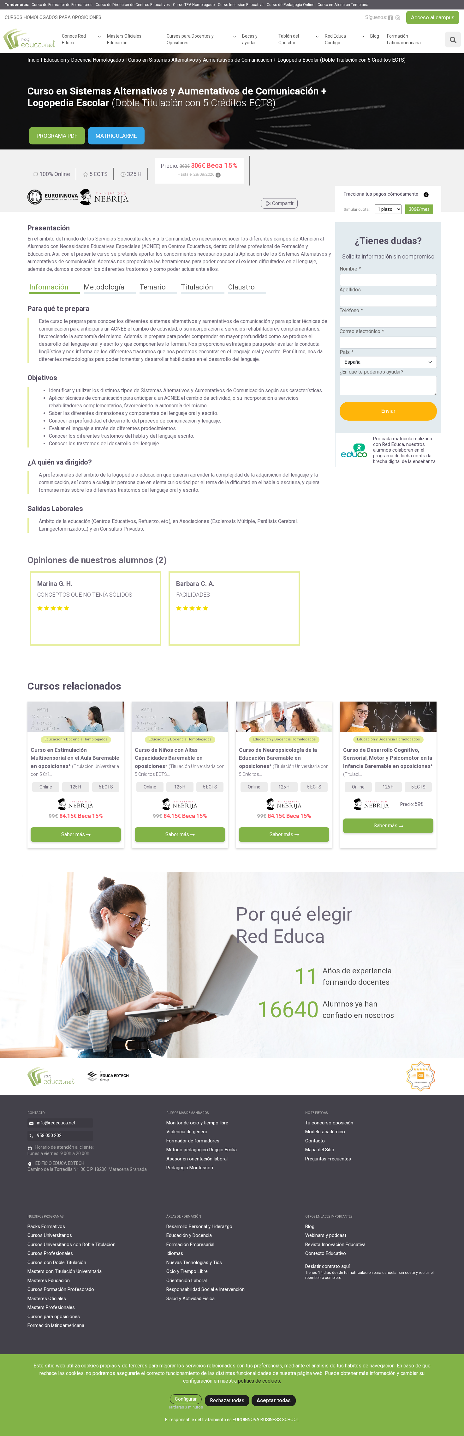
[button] (54, 288)
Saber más (73, 834)
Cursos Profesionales (50, 1253)
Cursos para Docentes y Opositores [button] (190, 39)
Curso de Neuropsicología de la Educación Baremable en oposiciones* (284, 762)
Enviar (388, 411)
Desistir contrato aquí (327, 1266)
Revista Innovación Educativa (335, 1244)
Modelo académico (325, 1132)
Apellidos (350, 290)
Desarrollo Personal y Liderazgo (199, 1226)
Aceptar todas (274, 1400)
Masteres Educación (48, 1280)
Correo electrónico (362, 331)
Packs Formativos (46, 1226)
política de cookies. (259, 1381)
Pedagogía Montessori (189, 1168)
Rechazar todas (227, 1400)
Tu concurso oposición (329, 1123)
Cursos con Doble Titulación (56, 1262)
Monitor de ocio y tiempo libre (197, 1123)
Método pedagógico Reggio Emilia (201, 1150)
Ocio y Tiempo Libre (187, 1271)
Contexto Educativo (325, 1253)
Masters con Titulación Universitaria (64, 1271)
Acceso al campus (433, 17)
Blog (374, 36)
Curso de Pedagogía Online (290, 5)
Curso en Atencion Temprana (343, 5)
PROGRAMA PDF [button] (57, 135)
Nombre (350, 269)
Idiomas (174, 1253)
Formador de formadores (192, 1141)
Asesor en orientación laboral (197, 1159)
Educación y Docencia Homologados (84, 60)
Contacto (315, 1141)
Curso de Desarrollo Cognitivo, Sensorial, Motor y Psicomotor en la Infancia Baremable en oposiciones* (388, 762)
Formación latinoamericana (55, 1325)
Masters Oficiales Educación (124, 39)
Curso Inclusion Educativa (241, 5)
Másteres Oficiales (46, 1298)
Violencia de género (186, 1132)
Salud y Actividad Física (190, 1298)
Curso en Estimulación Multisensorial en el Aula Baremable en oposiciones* (75, 762)
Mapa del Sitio (319, 1150)
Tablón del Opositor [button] (288, 39)
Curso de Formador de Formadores (62, 5)
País (346, 352)
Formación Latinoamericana (404, 39)
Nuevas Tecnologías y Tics (194, 1262)
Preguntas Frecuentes (328, 1159)
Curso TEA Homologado (194, 5)
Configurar (186, 1399)
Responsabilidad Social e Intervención (205, 1289)
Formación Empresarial (190, 1244)
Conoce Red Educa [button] (74, 39)
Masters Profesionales (51, 1307)
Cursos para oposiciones (53, 1316)
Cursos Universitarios (49, 1235)
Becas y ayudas (250, 39)
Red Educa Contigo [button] (335, 39)
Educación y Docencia (189, 1235)
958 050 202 (49, 1135)
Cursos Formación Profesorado (60, 1289)
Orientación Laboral (186, 1280)
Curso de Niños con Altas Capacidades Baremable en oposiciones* (179, 762)
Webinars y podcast (325, 1235)
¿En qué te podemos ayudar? (371, 372)
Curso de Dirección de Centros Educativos (133, 5)
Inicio (33, 60)
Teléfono (351, 310)
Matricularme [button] (116, 135)
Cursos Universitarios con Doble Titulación (71, 1244)
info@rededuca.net (56, 1122)
